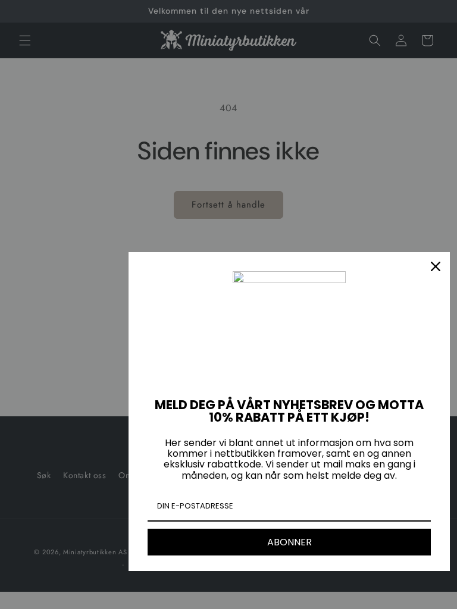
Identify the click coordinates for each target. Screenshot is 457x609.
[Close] (435, 266)
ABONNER (289, 542)
